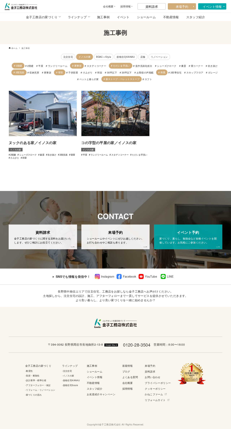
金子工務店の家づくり (41, 17)
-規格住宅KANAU (71, 380)
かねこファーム (154, 394)
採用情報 (127, 388)
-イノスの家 (68, 375)
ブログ (126, 371)
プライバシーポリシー (158, 383)
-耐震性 (29, 370)
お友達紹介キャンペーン (101, 394)
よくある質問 (130, 377)
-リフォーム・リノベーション (40, 389)
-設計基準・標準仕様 (35, 380)
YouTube (151, 276)
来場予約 (182, 6)
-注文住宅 (67, 370)
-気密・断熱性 (32, 375)
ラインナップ (77, 17)
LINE (170, 276)
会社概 (107, 6)
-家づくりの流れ (33, 394)
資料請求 (151, 6)
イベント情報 (212, 6)
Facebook (129, 276)
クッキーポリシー (155, 388)
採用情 (124, 6)
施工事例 (103, 17)
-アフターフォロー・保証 (38, 385)
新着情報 (127, 365)
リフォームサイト (155, 400)
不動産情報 (171, 17)
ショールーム (146, 17)
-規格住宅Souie (70, 385)
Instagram (107, 276)
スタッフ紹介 (195, 17)
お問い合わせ (152, 377)
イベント (123, 17)
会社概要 (127, 383)
